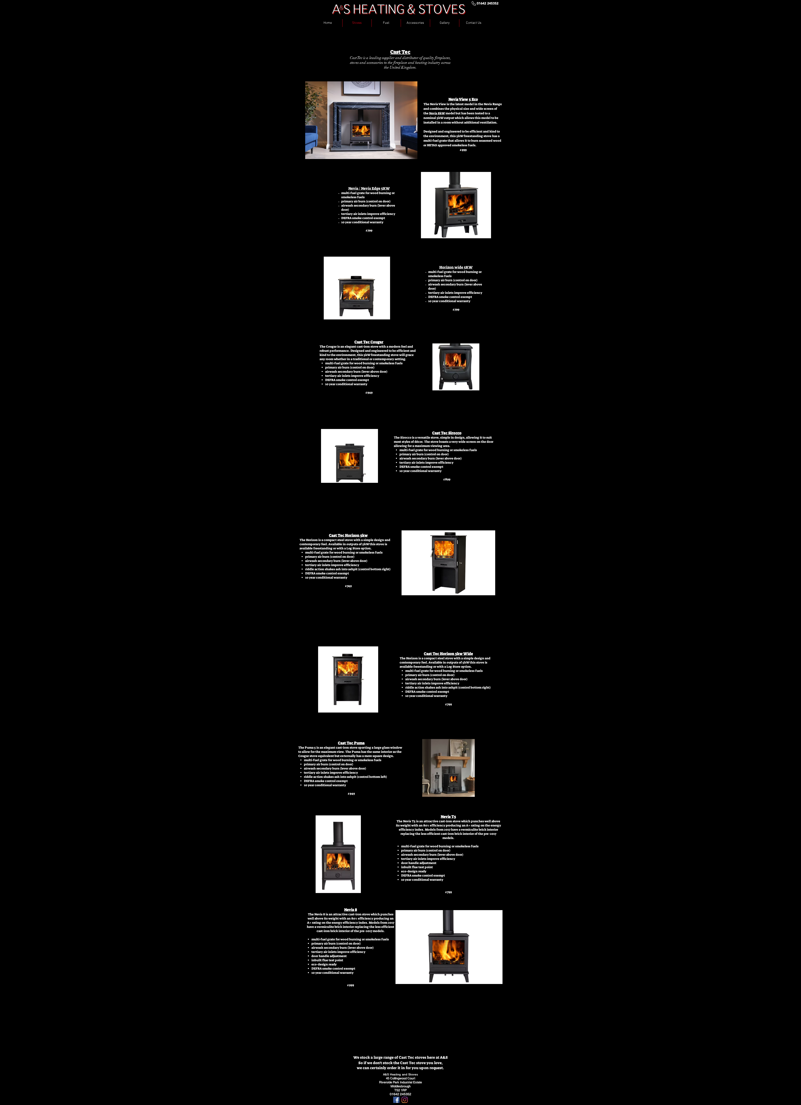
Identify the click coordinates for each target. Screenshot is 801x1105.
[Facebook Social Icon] (396, 1100)
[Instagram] (405, 1100)
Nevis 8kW (437, 113)
